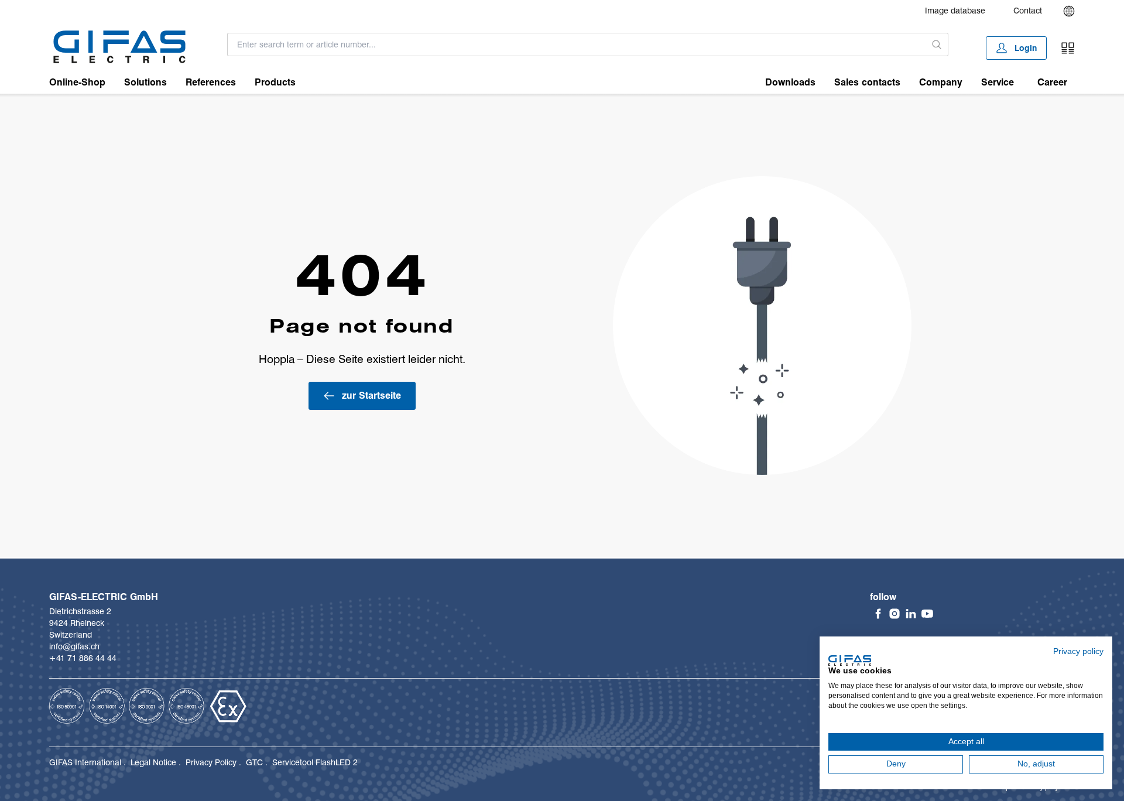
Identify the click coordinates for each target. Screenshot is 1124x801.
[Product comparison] (1068, 48)
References (211, 82)
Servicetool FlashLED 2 (315, 762)
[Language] (1069, 11)
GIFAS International (85, 762)
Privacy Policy (211, 762)
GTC (254, 762)
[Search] (937, 44)
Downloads (790, 82)
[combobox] (576, 44)
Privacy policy (1078, 651)
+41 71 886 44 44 (82, 658)
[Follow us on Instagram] (894, 613)
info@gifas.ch (74, 646)
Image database (955, 10)
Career (1052, 82)
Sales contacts (867, 82)
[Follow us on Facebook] (878, 613)
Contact (1027, 10)
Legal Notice (153, 762)
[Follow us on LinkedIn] (911, 613)
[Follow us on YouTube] (927, 613)
